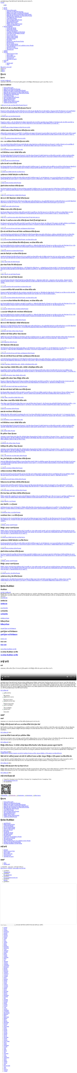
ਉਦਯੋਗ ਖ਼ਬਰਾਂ (10, 63)
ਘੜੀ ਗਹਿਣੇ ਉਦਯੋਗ (11, 47)
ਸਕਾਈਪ (6, 880)
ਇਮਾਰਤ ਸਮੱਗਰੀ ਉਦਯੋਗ (12, 44)
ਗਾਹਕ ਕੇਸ (6, 60)
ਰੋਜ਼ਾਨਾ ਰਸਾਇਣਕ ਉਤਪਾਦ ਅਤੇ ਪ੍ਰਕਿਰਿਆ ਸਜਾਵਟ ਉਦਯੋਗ (20, 45)
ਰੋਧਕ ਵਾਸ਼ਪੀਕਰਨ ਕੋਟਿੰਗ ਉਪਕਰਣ (14, 20)
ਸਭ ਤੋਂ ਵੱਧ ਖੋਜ (22, 868)
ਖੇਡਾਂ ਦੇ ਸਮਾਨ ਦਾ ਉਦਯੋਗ (12, 48)
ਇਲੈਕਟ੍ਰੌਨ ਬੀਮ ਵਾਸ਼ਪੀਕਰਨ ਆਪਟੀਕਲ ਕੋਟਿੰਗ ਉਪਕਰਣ (19, 15)
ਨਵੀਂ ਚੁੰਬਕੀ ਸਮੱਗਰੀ (11, 38)
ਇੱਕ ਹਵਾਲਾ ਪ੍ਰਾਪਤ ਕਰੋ (6, 67)
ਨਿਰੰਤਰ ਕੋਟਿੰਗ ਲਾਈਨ (11, 10)
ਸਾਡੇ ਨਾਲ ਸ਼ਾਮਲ (10, 57)
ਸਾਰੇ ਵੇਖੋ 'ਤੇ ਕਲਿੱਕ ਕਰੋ (6, 80)
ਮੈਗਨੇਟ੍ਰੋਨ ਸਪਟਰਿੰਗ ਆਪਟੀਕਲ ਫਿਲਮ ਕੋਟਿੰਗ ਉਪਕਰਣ (19, 14)
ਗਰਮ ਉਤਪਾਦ (4, 868)
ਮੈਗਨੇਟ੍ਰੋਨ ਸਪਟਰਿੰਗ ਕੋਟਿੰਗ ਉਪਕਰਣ (15, 11)
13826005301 (7, 872)
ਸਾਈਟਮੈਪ (10, 868)
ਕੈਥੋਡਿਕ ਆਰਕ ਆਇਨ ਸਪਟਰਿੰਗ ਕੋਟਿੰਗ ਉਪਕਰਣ (18, 13)
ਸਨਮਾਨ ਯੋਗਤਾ (10, 55)
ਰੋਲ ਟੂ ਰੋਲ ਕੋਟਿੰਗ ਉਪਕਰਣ (12, 21)
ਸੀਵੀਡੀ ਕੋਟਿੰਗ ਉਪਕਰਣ (12, 22)
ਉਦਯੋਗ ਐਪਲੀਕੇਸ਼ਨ (8, 26)
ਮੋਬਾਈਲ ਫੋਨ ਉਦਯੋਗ (11, 28)
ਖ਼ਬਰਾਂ (5, 61)
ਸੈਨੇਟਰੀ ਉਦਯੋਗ (10, 43)
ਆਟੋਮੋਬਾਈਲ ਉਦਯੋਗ (11, 29)
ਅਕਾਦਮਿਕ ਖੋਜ (10, 49)
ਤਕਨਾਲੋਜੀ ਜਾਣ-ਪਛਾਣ (12, 59)
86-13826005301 (8, 875)
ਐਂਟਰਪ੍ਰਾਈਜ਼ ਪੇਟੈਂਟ (11, 56)
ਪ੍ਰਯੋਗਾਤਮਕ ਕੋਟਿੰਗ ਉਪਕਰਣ (13, 25)
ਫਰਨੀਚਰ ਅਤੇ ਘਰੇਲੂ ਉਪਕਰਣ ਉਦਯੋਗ (15, 41)
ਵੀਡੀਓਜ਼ (5, 51)
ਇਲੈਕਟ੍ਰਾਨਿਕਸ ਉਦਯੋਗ (12, 30)
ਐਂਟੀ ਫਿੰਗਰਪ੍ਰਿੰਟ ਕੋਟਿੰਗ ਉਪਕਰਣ (14, 17)
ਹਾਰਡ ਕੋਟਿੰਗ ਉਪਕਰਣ (12, 18)
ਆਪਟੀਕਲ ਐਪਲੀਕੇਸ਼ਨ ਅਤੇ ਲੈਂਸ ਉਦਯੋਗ (16, 32)
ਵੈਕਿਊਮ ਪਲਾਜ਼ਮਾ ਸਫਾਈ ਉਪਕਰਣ (14, 24)
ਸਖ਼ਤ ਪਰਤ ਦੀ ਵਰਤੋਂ (11, 34)
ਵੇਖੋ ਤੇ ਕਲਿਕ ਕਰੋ (4, 690)
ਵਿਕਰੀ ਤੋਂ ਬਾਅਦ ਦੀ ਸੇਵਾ (12, 53)
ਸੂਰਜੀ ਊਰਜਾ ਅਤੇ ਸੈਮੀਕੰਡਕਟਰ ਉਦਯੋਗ (16, 33)
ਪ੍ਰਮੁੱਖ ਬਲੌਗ (16, 868)
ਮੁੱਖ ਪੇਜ (5, 7)
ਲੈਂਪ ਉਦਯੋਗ (9, 40)
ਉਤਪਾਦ (5, 9)
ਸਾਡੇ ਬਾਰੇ (6, 52)
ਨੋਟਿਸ (8, 64)
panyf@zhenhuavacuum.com (11, 780)
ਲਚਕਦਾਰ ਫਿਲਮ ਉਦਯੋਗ (12, 36)
